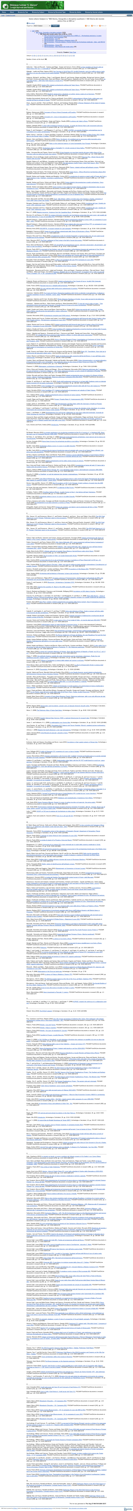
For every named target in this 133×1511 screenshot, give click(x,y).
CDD (33, 31)
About (12, 12)
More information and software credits (78, 1508)
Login (2, 15)
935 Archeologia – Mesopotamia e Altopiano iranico (59, 40)
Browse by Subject (38, 12)
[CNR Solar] (32, 10)
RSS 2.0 (103, 26)
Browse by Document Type (56, 12)
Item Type (73, 52)
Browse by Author (75, 12)
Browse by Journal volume (94, 12)
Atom (88, 26)
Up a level (32, 23)
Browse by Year (23, 12)
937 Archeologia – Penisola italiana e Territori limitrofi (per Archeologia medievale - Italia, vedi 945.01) (74, 42)
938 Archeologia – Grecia (51, 45)
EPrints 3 (15, 1508)
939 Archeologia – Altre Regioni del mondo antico (59, 46)
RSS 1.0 (95, 26)
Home (4, 12)
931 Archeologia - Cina (51, 39)
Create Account (10, 15)
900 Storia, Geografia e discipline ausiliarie (49, 32)
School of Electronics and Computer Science (41, 1508)
